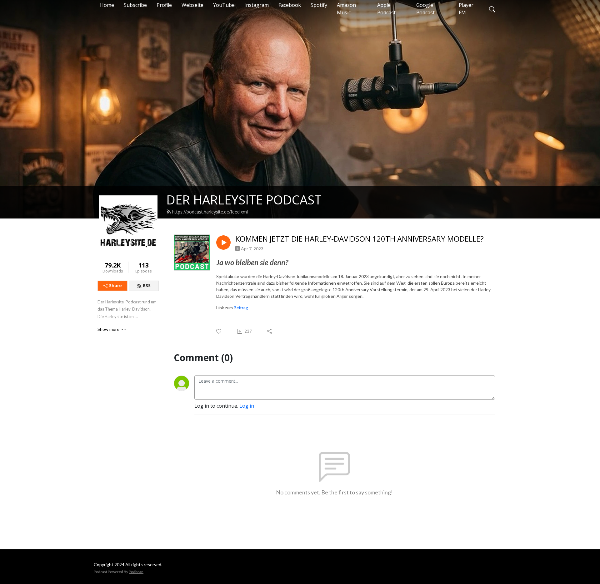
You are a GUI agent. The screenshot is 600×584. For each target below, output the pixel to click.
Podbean (136, 571)
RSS (147, 285)
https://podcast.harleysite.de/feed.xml (210, 212)
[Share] (269, 331)
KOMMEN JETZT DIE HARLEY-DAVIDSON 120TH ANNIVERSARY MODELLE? (359, 238)
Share (115, 285)
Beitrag (241, 307)
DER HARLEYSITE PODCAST (244, 199)
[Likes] (219, 331)
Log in (246, 405)
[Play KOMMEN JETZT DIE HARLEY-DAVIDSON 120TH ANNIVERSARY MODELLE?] (223, 242)
